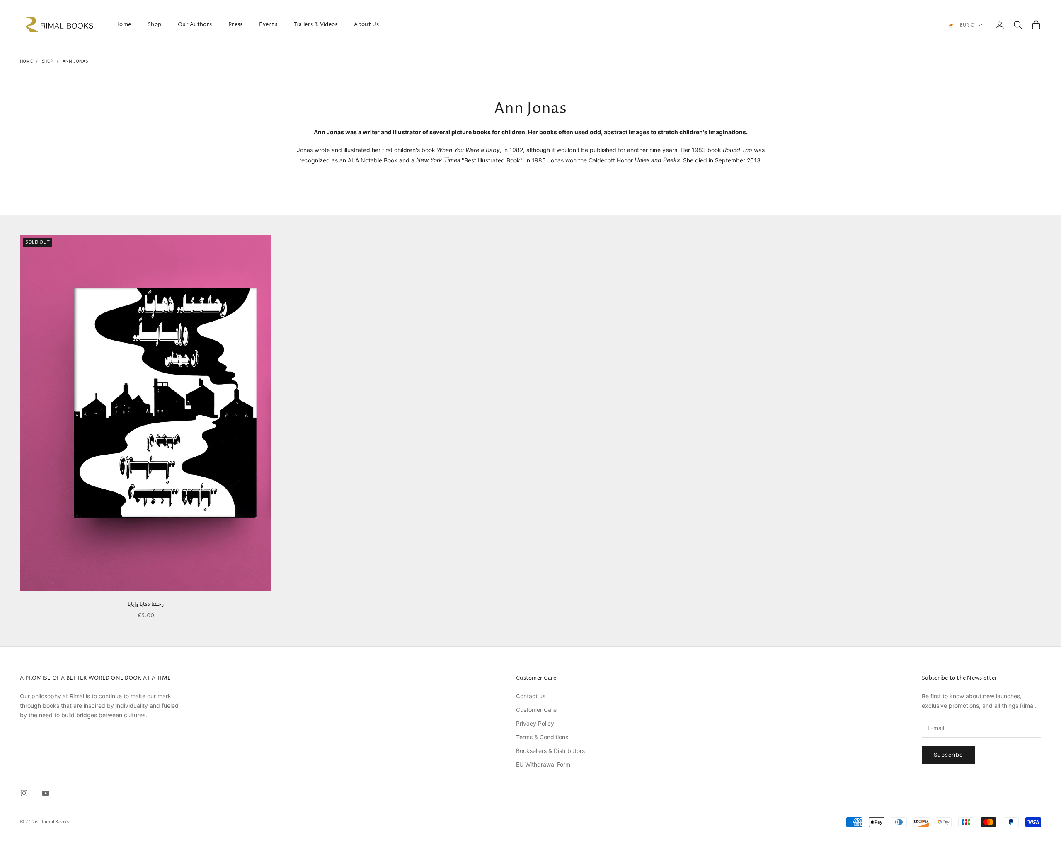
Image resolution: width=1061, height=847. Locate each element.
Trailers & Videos (316, 24)
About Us (366, 24)
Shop (154, 24)
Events (268, 24)
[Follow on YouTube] (45, 793)
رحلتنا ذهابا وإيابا (146, 604)
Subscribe (948, 754)
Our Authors (195, 24)
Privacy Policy (535, 723)
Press (235, 24)
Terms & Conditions (542, 737)
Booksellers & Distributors (550, 750)
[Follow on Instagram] (24, 793)
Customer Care (536, 709)
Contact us (530, 695)
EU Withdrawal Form (543, 764)
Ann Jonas (75, 60)
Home (123, 24)
